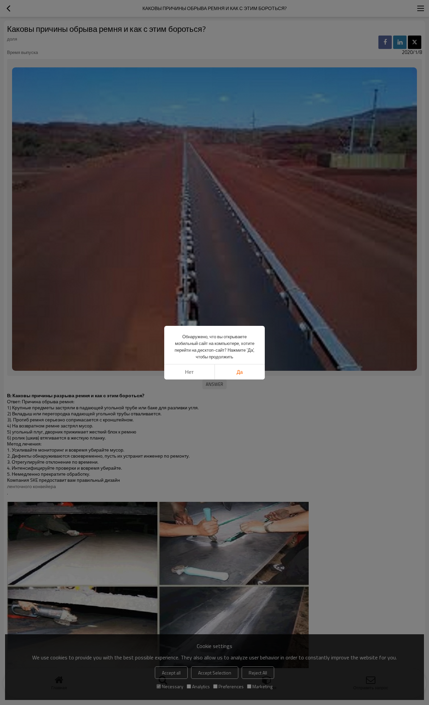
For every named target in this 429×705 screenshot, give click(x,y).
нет (189, 372)
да (240, 372)
